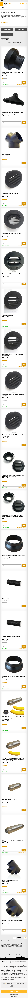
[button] (20, 4)
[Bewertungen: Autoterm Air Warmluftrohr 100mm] (14, 602)
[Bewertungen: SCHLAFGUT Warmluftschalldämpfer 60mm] (14, 806)
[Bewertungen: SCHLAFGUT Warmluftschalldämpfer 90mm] (14, 847)
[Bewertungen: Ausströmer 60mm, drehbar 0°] (14, 200)
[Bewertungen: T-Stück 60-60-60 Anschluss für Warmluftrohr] (14, 887)
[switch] (4, 983)
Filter (6, 39)
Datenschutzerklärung (5, 979)
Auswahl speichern (14, 994)
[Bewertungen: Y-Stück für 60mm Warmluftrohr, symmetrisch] (14, 159)
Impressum (12, 979)
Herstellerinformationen (21, 84)
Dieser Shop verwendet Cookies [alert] (14, 962)
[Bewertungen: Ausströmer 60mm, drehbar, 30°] (14, 240)
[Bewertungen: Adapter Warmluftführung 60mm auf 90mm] (14, 79)
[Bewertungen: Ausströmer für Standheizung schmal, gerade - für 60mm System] (14, 119)
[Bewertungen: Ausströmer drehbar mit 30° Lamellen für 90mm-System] (14, 321)
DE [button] (2, 0)
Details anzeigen (14, 996)
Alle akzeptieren (14, 991)
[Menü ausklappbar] (1, 4)
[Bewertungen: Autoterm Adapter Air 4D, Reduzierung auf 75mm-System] (14, 562)
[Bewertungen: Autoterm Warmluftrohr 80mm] (14, 643)
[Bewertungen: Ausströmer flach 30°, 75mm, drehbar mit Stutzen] (14, 441)
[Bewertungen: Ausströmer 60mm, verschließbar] (14, 280)
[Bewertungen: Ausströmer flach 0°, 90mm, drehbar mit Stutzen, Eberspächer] (14, 401)
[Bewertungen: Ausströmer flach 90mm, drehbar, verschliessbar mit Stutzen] (14, 482)
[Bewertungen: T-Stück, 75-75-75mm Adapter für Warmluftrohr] (14, 927)
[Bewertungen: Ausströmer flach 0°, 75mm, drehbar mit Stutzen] (14, 361)
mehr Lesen (4, 22)
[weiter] (18, 44)
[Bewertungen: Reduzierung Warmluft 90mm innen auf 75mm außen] (14, 683)
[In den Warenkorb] (24, 82)
